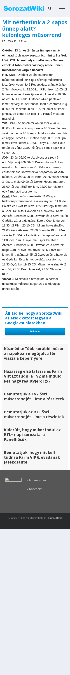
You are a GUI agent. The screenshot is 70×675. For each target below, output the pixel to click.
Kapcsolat (35, 489)
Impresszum (35, 480)
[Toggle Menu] (62, 8)
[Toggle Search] (49, 8)
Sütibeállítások (55, 518)
